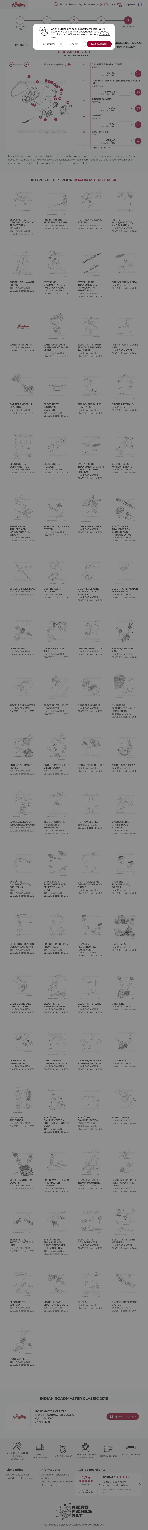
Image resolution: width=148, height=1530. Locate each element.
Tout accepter (99, 44)
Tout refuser (48, 44)
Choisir (74, 44)
